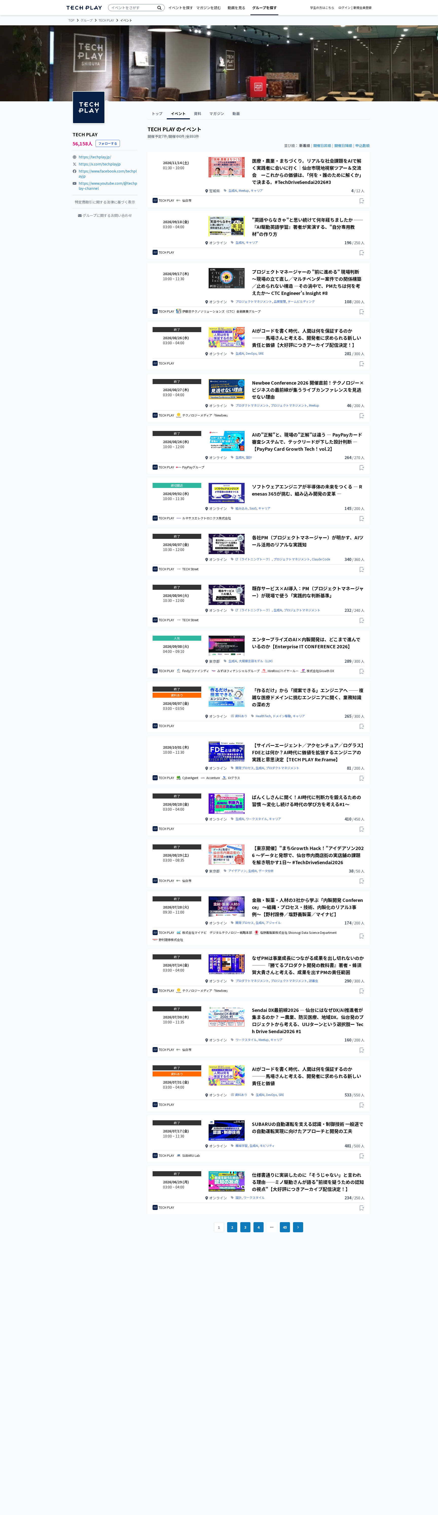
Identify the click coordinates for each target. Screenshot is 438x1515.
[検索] (159, 8)
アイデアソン (237, 871)
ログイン (344, 8)
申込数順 (362, 145)
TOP (71, 20)
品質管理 (280, 301)
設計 (249, 457)
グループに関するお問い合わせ (107, 215)
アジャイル (273, 923)
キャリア (257, 190)
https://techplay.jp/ (95, 156)
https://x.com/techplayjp (100, 163)
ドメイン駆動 (282, 716)
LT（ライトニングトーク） (253, 559)
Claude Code (321, 559)
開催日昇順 (322, 145)
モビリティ (267, 1146)
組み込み (241, 508)
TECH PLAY (106, 20)
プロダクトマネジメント (252, 405)
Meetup (244, 190)
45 (285, 1227)
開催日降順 (343, 145)
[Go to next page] (298, 1227)
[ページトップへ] (84, 8)
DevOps (251, 353)
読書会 (313, 981)
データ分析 (266, 871)
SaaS (253, 508)
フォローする (107, 143)
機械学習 (241, 1146)
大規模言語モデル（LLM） (257, 661)
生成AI (232, 190)
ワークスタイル (256, 819)
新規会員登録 (362, 8)
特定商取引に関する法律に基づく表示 (105, 201)
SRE (261, 353)
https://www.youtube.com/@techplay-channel (108, 186)
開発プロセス (244, 768)
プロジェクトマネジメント (253, 301)
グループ (87, 20)
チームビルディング (301, 301)
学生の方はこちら (322, 8)
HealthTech (263, 716)
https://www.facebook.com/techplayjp (108, 173)
